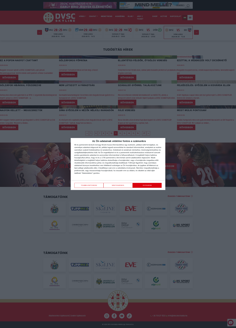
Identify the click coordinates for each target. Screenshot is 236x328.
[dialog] (118, 164)
